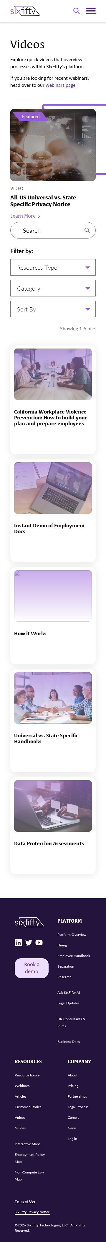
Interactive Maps (27, 1143)
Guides (20, 1128)
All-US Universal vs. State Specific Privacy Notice (43, 200)
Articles (20, 1096)
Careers (73, 1117)
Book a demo (31, 968)
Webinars (22, 1085)
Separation (65, 966)
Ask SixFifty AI (68, 992)
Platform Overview (71, 934)
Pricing (73, 1085)
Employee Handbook (73, 955)
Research (64, 976)
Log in (72, 1138)
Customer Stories (28, 1106)
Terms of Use (25, 1201)
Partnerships (77, 1096)
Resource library (27, 1075)
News (72, 1128)
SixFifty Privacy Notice (32, 1211)
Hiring (62, 945)
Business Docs (68, 1041)
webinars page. (61, 84)
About (72, 1075)
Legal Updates (68, 1003)
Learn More (23, 216)
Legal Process (78, 1106)
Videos (20, 1117)
